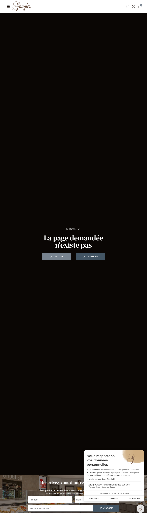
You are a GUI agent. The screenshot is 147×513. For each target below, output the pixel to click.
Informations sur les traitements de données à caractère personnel (73, 494)
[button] (8, 6)
